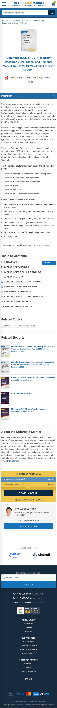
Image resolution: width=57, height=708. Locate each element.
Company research (28, 646)
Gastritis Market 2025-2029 (21, 393)
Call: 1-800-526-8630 (28, 520)
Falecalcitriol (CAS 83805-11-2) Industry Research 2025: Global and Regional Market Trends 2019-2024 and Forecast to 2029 (32, 364)
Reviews (28, 631)
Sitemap (15, 701)
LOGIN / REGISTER (28, 671)
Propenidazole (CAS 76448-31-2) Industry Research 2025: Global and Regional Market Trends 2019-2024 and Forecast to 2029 (33, 349)
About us (28, 624)
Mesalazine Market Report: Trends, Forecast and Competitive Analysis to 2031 (29, 410)
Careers (28, 628)
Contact (28, 664)
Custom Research (28, 649)
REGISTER (28, 584)
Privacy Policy (24, 701)
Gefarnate (7, 326)
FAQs (28, 667)
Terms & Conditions (38, 701)
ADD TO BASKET (28, 492)
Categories (28, 642)
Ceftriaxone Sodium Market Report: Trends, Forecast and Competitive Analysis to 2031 (33, 379)
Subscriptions (28, 653)
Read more (14, 461)
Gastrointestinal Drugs (25, 326)
